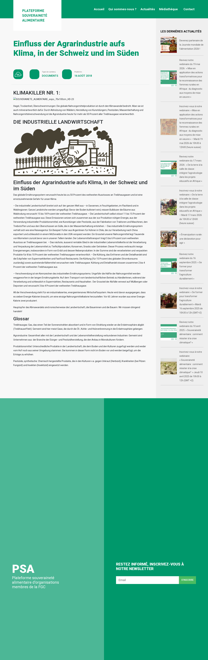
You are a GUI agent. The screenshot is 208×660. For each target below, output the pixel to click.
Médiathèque (168, 9)
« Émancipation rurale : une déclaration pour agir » (191, 238)
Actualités (148, 9)
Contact (189, 9)
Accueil (99, 9)
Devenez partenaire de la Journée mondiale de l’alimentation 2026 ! (191, 44)
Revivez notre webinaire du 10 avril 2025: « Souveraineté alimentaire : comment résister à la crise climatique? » (191, 332)
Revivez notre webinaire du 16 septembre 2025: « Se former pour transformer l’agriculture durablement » (190, 266)
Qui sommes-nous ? (122, 9)
